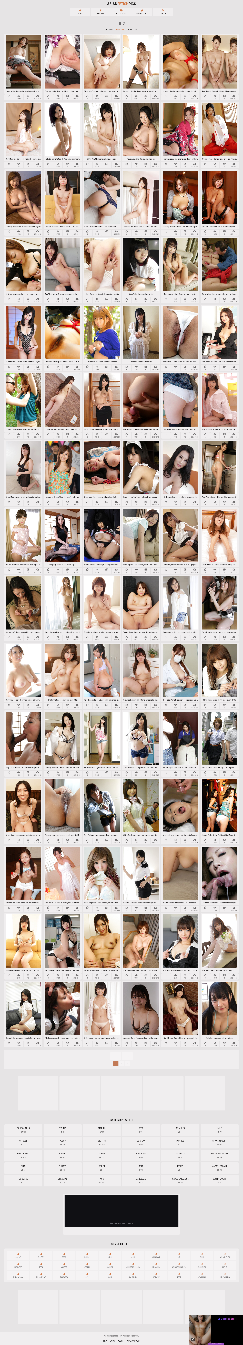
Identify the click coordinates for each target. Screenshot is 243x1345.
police (86, 1257)
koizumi (87, 1267)
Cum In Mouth (220, 1180)
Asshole (180, 1155)
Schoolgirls (23, 1130)
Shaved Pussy (219, 1142)
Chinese (23, 1142)
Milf (219, 1130)
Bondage (23, 1180)
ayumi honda (225, 1257)
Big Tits (102, 1142)
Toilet (102, 1168)
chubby (41, 1257)
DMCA (112, 1341)
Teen (141, 1130)
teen (41, 1267)
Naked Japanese (180, 1180)
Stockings (141, 1155)
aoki (133, 1257)
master (64, 1267)
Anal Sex (180, 1130)
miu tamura (225, 1277)
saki (110, 1277)
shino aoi (156, 1257)
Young (62, 1130)
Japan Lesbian (219, 1168)
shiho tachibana (133, 1267)
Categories (121, 14)
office (110, 1257)
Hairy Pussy (23, 1155)
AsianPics (121, 4)
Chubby (62, 1168)
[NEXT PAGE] (127, 1056)
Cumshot (62, 1155)
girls (202, 1257)
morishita (202, 1267)
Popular (120, 29)
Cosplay (141, 1142)
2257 (105, 1341)
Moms (180, 1168)
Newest (109, 29)
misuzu (225, 1267)
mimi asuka (156, 1267)
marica (110, 1267)
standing (202, 1277)
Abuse (120, 1341)
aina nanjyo (41, 1277)
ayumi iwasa (18, 1277)
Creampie (62, 1180)
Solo (141, 1168)
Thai (23, 1168)
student (156, 1277)
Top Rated (132, 29)
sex (87, 1277)
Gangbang (141, 1180)
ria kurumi (133, 1277)
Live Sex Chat (142, 14)
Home (80, 14)
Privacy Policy (133, 1341)
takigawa (64, 1277)
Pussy (62, 1142)
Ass (102, 1180)
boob (64, 1257)
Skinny (101, 1155)
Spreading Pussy (219, 1155)
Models (100, 14)
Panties (180, 1142)
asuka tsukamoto (179, 1267)
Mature (102, 1130)
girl (179, 1257)
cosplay (18, 1257)
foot (179, 1277)
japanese (18, 1267)
